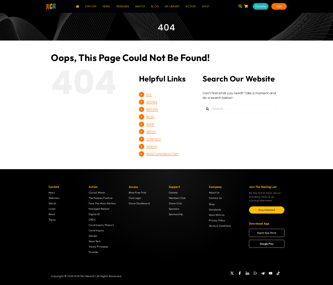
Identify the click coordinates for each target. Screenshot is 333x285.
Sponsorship (176, 214)
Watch (52, 203)
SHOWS (151, 102)
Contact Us (215, 197)
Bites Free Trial (137, 192)
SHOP (150, 124)
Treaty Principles (98, 246)
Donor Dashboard (139, 203)
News (52, 192)
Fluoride (93, 252)
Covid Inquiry (96, 230)
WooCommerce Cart (162, 154)
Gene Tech (95, 241)
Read (52, 214)
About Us (214, 192)
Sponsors (174, 208)
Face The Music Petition (102, 203)
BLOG (150, 117)
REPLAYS (152, 109)
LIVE (149, 94)
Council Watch (97, 192)
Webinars (54, 197)
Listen (52, 208)
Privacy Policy (217, 220)
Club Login (135, 197)
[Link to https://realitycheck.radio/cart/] (246, 6)
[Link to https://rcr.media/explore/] (240, 6)
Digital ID (94, 214)
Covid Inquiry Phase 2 (101, 224)
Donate (173, 192)
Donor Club (175, 203)
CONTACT (153, 139)
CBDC (92, 219)
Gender (93, 235)
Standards (215, 209)
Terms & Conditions (220, 225)
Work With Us (217, 214)
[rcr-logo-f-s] (51, 5)
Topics (52, 219)
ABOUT (151, 131)
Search (151, 146)
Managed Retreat (99, 208)
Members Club (177, 197)
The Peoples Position (101, 197)
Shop (212, 204)
